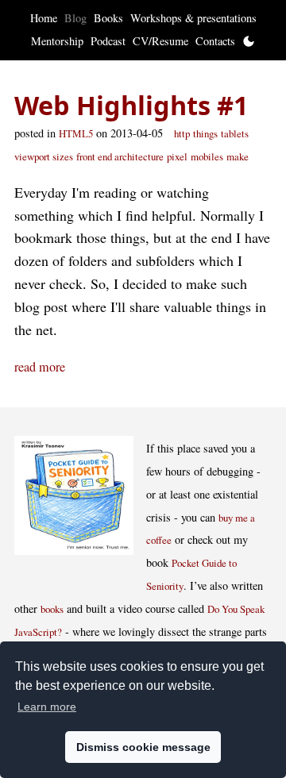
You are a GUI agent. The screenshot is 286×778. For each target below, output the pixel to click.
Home (43, 17)
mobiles (207, 156)
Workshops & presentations (193, 17)
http (182, 133)
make (237, 156)
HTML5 (76, 133)
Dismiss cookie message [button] (143, 747)
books (52, 609)
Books (108, 17)
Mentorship (57, 40)
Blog (75, 17)
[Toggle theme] (248, 41)
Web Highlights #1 (131, 104)
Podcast (108, 40)
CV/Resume (160, 40)
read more (39, 367)
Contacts (215, 40)
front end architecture (120, 156)
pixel (177, 156)
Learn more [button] (46, 706)
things (205, 133)
